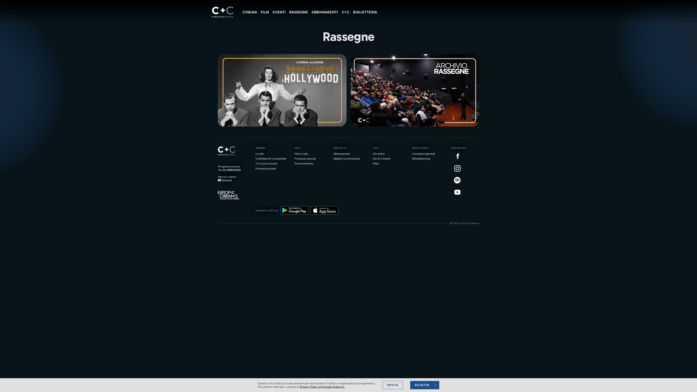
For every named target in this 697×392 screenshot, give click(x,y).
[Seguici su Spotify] (457, 180)
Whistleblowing (421, 158)
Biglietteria (365, 12)
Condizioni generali (423, 153)
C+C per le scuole (266, 163)
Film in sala (301, 153)
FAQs (376, 163)
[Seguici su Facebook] (457, 156)
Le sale (260, 153)
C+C (345, 12)
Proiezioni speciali (305, 158)
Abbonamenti (324, 12)
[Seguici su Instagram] (457, 168)
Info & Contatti (381, 158)
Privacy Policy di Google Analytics (322, 387)
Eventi (279, 12)
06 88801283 (232, 170)
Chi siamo (379, 153)
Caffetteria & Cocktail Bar (271, 158)
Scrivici (226, 180)
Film (265, 12)
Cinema (249, 12)
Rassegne (298, 12)
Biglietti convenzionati (347, 158)
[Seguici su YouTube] (457, 192)
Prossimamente (304, 163)
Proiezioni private (266, 168)
